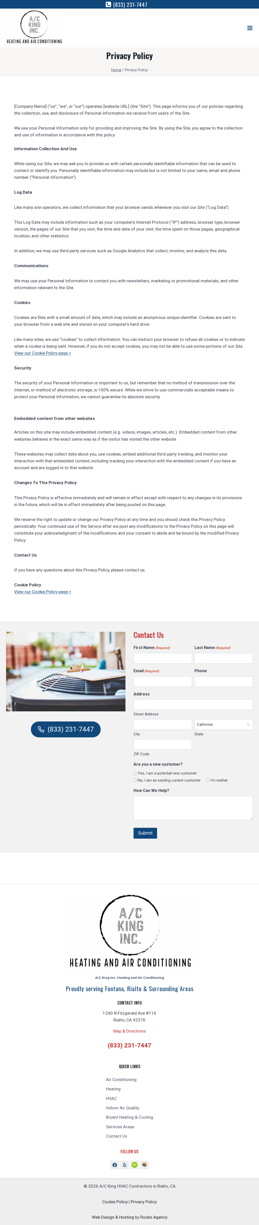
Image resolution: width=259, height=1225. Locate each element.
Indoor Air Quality (122, 1107)
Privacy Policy (144, 1201)
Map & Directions (129, 1031)
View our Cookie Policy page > (42, 353)
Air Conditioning (121, 1079)
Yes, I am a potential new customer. (167, 773)
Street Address (146, 714)
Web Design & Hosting (113, 1217)
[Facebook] (114, 1165)
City (137, 734)
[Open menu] (250, 27)
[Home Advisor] (134, 1165)
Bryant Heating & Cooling (129, 1117)
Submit (145, 833)
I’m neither (219, 780)
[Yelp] (124, 1165)
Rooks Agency (153, 1217)
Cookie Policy (115, 1201)
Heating (113, 1088)
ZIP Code (141, 754)
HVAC (111, 1098)
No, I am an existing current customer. (169, 780)
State (199, 734)
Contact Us (116, 1136)
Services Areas (120, 1126)
